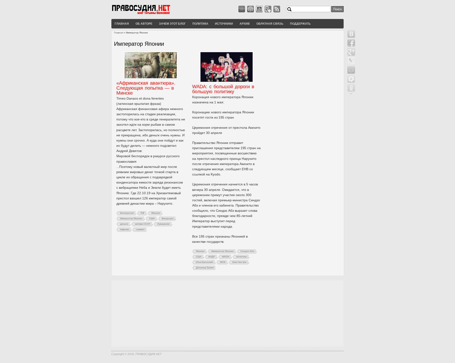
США (152, 218)
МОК (222, 262)
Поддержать (300, 23)
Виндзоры (167, 218)
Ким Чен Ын (239, 262)
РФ (142, 213)
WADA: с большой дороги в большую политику (223, 89)
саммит (140, 229)
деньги (124, 224)
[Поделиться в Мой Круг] (351, 79)
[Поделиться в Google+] (351, 52)
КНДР (212, 256)
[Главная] (146, 14)
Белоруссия (127, 213)
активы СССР (142, 224)
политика (241, 256)
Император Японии (131, 218)
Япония (155, 213)
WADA (225, 256)
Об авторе (144, 23)
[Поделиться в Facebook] (351, 43)
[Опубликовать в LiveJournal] (351, 61)
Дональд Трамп (205, 267)
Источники (224, 23)
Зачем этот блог (172, 23)
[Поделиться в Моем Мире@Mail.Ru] (351, 70)
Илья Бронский (204, 262)
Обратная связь (269, 23)
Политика (200, 23)
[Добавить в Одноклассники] (351, 88)
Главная (122, 23)
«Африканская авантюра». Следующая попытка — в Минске (145, 88)
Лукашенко (163, 224)
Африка (124, 229)
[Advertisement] (227, 313)
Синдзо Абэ (247, 251)
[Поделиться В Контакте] (351, 34)
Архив (245, 23)
